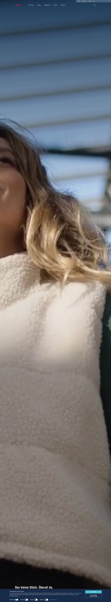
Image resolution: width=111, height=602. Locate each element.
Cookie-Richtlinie (77, 593)
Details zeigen (53, 599)
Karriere (55, 5)
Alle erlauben (93, 591)
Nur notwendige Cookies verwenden (93, 596)
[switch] (26, 600)
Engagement (47, 5)
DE (93, 1)
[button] (94, 5)
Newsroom (63, 5)
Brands (39, 5)
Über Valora (31, 5)
